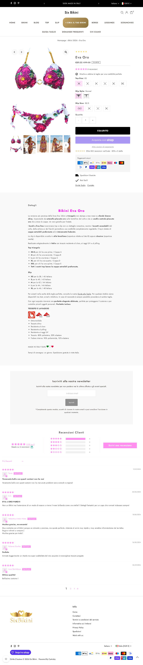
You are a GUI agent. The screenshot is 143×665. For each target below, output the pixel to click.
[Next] (98, 3)
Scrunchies (127, 22)
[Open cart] (131, 12)
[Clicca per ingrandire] (66, 52)
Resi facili (84, 180)
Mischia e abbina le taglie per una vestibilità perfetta (101, 74)
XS (79, 83)
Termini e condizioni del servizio (86, 619)
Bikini (25, 22)
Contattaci (76, 616)
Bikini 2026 (72, 40)
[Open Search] (122, 12)
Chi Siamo (95, 32)
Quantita (79, 114)
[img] (8, 469)
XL (114, 83)
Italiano (114, 3)
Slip (57, 22)
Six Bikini (71, 12)
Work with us (78, 635)
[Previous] (44, 3)
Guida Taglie (49, 32)
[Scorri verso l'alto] (137, 657)
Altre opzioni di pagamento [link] (103, 146)
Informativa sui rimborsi (82, 623)
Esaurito (102, 130)
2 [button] (70, 588)
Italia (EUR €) (124, 646)
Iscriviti (71, 402)
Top (47, 22)
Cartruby (52, 659)
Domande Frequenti (73, 32)
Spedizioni (77, 631)
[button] (81, 69)
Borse (95, 22)
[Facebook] (11, 3)
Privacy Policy (78, 627)
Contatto (90, 185)
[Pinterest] (18, 3)
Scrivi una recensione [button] (120, 445)
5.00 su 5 (30, 444)
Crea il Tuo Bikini (75, 22)
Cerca (75, 612)
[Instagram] (14, 3)
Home (12, 22)
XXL (122, 83)
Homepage (61, 40)
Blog (36, 22)
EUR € (127, 3)
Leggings (109, 22)
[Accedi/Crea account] (126, 12)
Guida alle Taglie (84, 294)
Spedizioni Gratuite (88, 175)
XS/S (80, 108)
